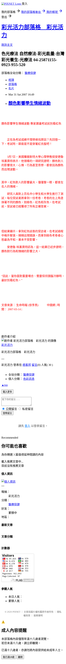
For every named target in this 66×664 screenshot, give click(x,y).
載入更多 (7, 391)
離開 (20, 657)
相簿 (11, 80)
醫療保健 (30, 73)
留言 (34, 364)
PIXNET (16, 611)
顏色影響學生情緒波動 (29, 103)
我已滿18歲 (8, 657)
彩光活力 (7, 344)
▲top (4, 385)
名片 (11, 88)
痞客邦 (27, 364)
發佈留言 (7, 413)
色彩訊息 (28, 378)
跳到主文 (7, 44)
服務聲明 (38, 615)
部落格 (12, 84)
